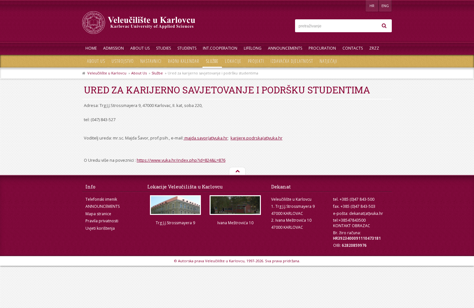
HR (372, 5)
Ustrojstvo (123, 61)
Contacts (352, 48)
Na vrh (237, 171)
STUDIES (163, 48)
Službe (212, 61)
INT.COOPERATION (220, 48)
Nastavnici (151, 61)
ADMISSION (113, 48)
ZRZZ (374, 48)
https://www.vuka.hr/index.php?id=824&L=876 (181, 160)
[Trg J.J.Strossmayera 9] (175, 205)
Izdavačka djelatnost (292, 61)
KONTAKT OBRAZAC (351, 225)
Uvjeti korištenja (100, 228)
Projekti (256, 61)
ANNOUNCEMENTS (285, 48)
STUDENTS (186, 48)
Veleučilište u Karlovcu (106, 73)
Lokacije (233, 61)
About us (96, 61)
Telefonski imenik (101, 199)
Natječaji (328, 61)
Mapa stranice (98, 214)
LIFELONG (253, 48)
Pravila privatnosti (101, 221)
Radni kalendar (183, 61)
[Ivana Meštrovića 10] (235, 205)
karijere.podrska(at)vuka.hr (256, 138)
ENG (385, 5)
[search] (384, 26)
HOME (91, 48)
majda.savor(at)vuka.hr (205, 138)
